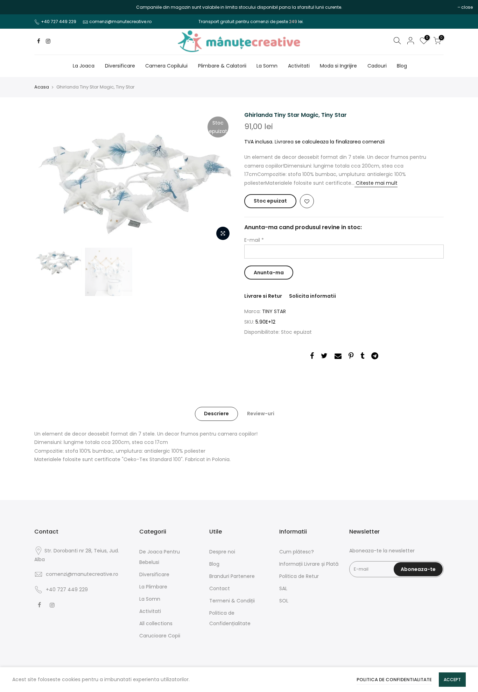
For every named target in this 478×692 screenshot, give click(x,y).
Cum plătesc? (296, 551)
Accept (452, 680)
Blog (402, 65)
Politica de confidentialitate (394, 679)
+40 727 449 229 (58, 21)
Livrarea (284, 141)
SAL (283, 588)
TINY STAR (274, 311)
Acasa (41, 87)
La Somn (266, 65)
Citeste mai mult (376, 182)
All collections (156, 623)
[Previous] (46, 178)
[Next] (221, 178)
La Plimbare (153, 586)
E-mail (254, 239)
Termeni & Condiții (232, 600)
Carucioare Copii (159, 635)
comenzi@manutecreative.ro (120, 21)
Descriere (216, 413)
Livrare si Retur (263, 295)
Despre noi (222, 551)
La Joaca (83, 65)
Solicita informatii (312, 295)
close (14, 7)
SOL (283, 600)
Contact (219, 588)
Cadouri (377, 65)
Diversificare (120, 65)
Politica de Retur (299, 576)
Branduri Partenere (232, 576)
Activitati (299, 65)
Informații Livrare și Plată (308, 563)
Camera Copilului (166, 65)
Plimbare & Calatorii (222, 65)
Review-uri (260, 413)
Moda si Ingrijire (338, 65)
